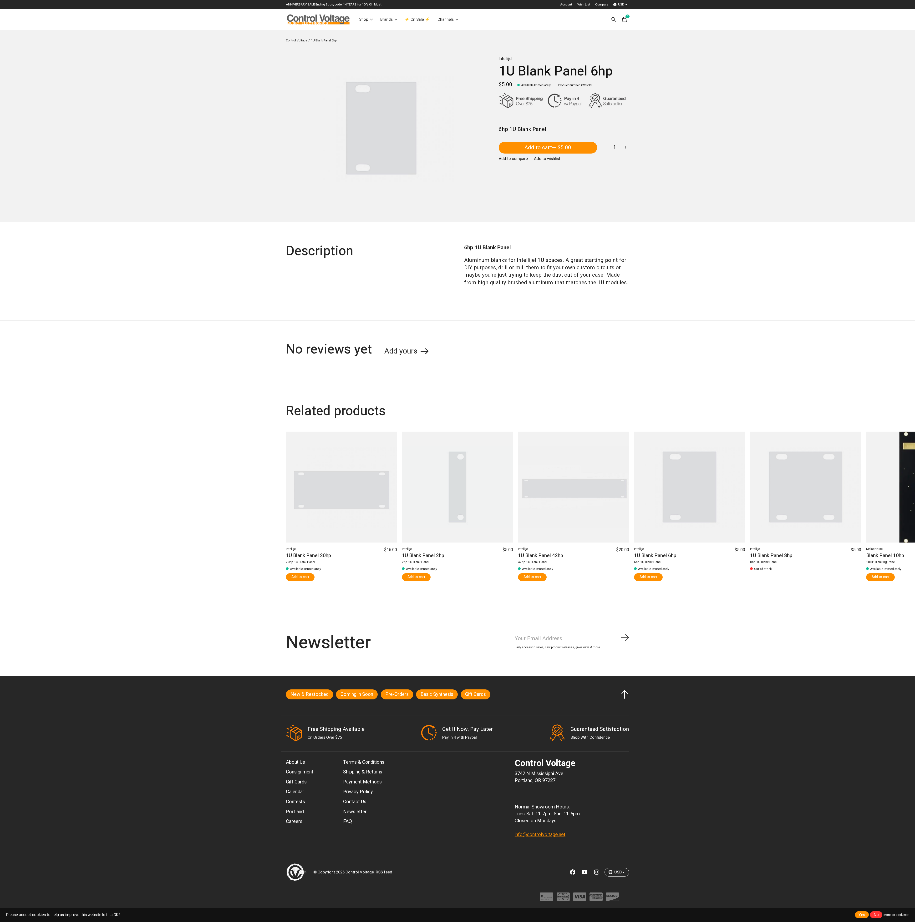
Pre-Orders (397, 694)
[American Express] (596, 899)
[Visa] (579, 899)
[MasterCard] (563, 899)
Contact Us (354, 801)
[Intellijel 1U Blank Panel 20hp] (341, 487)
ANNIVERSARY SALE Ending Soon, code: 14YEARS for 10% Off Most (333, 4)
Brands (386, 19)
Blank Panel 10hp (885, 555)
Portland (295, 811)
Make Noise (874, 549)
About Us (295, 762)
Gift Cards (475, 694)
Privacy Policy (358, 791)
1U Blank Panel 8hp (771, 555)
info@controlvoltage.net (540, 834)
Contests (295, 801)
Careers (294, 821)
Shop (363, 19)
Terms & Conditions (363, 762)
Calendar (295, 791)
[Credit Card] (546, 899)
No (876, 915)
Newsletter (355, 811)
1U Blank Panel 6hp (655, 555)
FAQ (347, 821)
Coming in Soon (357, 694)
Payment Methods (362, 781)
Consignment (299, 771)
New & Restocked (309, 694)
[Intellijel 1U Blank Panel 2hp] (457, 487)
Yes (862, 915)
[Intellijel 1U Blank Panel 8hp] (805, 487)
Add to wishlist (547, 159)
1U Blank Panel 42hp (540, 555)
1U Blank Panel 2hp (423, 555)
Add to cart (547, 147)
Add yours (400, 351)
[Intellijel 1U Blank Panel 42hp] (573, 487)
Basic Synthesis (437, 694)
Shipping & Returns (362, 771)
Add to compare (513, 159)
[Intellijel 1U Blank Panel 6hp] (689, 487)
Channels (445, 19)
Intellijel (505, 59)
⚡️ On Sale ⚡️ (417, 19)
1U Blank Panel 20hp (308, 555)
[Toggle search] (614, 19)
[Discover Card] (612, 899)
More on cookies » (896, 915)
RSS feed (384, 872)
